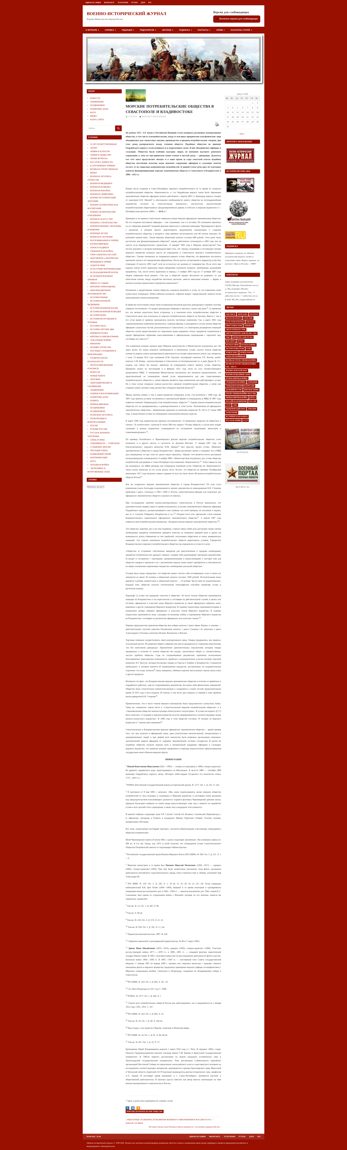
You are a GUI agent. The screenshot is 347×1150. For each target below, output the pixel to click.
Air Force (230, 314)
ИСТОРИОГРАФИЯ (99, 297)
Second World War (235, 349)
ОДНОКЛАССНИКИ (93, 3)
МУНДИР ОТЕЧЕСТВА (100, 347)
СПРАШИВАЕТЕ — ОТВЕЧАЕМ (104, 443)
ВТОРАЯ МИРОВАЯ (99, 244)
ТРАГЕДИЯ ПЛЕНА (99, 450)
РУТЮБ (134, 3)
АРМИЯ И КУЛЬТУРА (100, 151)
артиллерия (231, 413)
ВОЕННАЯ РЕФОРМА (100, 190)
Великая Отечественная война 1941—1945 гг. (241, 365)
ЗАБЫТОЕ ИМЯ (97, 265)
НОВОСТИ (95, 98)
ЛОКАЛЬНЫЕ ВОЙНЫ (100, 340)
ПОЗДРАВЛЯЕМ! (97, 411)
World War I (232, 352)
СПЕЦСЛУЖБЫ (97, 440)
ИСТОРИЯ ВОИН (98, 315)
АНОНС (93, 148)
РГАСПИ (94, 425)
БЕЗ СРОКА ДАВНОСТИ (101, 162)
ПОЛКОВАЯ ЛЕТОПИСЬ (101, 415)
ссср (245, 420)
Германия (252, 382)
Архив (219, 30)
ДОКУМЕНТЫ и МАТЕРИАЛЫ (104, 258)
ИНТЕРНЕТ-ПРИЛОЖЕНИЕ (154, 117)
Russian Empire (248, 345)
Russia (240, 341)
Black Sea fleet (233, 318)
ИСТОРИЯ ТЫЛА (98, 326)
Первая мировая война (237, 397)
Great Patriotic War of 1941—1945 (241, 333)
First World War (234, 326)
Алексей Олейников (235, 356)
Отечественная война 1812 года (241, 393)
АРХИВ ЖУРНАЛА (99, 158)
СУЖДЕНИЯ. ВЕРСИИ (100, 447)
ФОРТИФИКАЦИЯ (98, 457)
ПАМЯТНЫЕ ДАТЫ (99, 109)
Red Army (230, 341)
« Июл (241, 134)
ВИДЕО (93, 116)
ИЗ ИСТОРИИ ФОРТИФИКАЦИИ (105, 269)
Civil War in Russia (235, 322)
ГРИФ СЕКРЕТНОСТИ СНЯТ (103, 255)
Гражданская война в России (240, 386)
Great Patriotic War (235, 329)
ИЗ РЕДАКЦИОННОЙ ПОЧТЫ (104, 272)
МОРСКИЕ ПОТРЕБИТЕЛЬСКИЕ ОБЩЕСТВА (145, 1111)
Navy (228, 337)
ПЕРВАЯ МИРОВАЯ (99, 404)
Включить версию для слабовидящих (238, 18)
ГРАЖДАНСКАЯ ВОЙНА (101, 251)
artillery (243, 314)
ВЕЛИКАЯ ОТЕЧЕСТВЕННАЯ (104, 169)
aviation (254, 314)
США (235, 405)
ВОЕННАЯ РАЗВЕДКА (100, 187)
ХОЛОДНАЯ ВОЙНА (99, 465)
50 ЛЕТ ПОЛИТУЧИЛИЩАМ (103, 144)
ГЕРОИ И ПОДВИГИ (99, 247)
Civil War (248, 318)
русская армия (233, 420)
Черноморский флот (235, 409)
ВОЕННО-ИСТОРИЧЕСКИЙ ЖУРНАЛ (126, 13)
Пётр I (253, 397)
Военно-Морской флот (236, 371)
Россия (252, 401)
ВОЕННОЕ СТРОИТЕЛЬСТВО (104, 223)
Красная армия (251, 390)
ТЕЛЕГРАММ (123, 3)
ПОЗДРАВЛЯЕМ (97, 105)
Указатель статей (240, 30)
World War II (246, 352)
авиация (252, 409)
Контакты (203, 30)
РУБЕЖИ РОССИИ (98, 429)
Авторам (166, 30)
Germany (248, 326)
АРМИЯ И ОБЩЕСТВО (100, 155)
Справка (109, 30)
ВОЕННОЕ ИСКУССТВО (101, 219)
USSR (248, 349)
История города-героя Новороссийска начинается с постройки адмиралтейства (184, 1127)
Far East (250, 322)
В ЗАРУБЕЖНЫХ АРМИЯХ (102, 166)
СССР (228, 405)
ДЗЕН (143, 3)
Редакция (127, 30)
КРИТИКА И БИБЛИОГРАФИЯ (104, 336)
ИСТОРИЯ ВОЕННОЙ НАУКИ (104, 308)
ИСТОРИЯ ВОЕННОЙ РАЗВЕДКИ (105, 311)
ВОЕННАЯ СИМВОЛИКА (102, 194)
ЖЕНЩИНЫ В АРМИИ (100, 262)
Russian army (232, 345)
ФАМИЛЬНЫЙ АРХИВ (100, 454)
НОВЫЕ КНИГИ (97, 376)
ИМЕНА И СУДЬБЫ (99, 283)
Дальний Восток (234, 390)
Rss (149, 3)
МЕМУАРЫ (95, 344)
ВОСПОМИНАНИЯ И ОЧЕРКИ (104, 240)
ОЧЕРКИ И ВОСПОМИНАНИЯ (104, 393)
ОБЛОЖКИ (95, 379)
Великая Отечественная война (241, 360)
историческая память (237, 416)
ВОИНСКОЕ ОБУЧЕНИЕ (101, 237)
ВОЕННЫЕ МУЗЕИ (99, 233)
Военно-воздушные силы (238, 374)
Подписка (184, 30)
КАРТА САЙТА (97, 119)
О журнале (91, 30)
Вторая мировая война (237, 378)
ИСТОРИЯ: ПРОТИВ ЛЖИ (102, 329)
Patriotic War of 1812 (243, 337)
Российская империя (236, 401)
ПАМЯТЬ (94, 400)
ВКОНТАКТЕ (109, 3)
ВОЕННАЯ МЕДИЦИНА (101, 183)
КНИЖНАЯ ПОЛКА (99, 333)
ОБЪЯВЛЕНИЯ (97, 102)
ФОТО (93, 112)
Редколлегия (147, 30)
